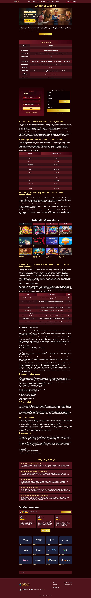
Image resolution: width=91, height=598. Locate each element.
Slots (65, 223)
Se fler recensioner (45, 530)
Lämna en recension (66, 511)
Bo (38, 223)
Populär (24, 223)
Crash (51, 223)
